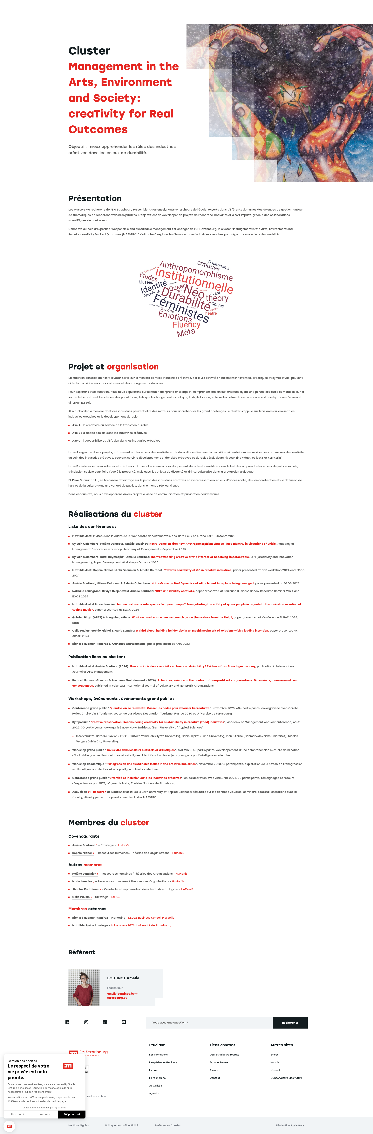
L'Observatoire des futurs (286, 1078)
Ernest (274, 1054)
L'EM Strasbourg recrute (224, 1054)
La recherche (157, 1078)
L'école (153, 1070)
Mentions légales (78, 1125)
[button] (9, 1126)
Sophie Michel (82, 853)
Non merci (17, 1114)
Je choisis (45, 1114)
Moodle (274, 1062)
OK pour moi (72, 1114)
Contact (215, 1078)
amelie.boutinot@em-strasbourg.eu (123, 995)
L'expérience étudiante (163, 1062)
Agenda (154, 1093)
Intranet (275, 1070)
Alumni (214, 1070)
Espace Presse (219, 1062)
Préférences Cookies (168, 1125)
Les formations (158, 1054)
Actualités (155, 1085)
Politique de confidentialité (121, 1125)
